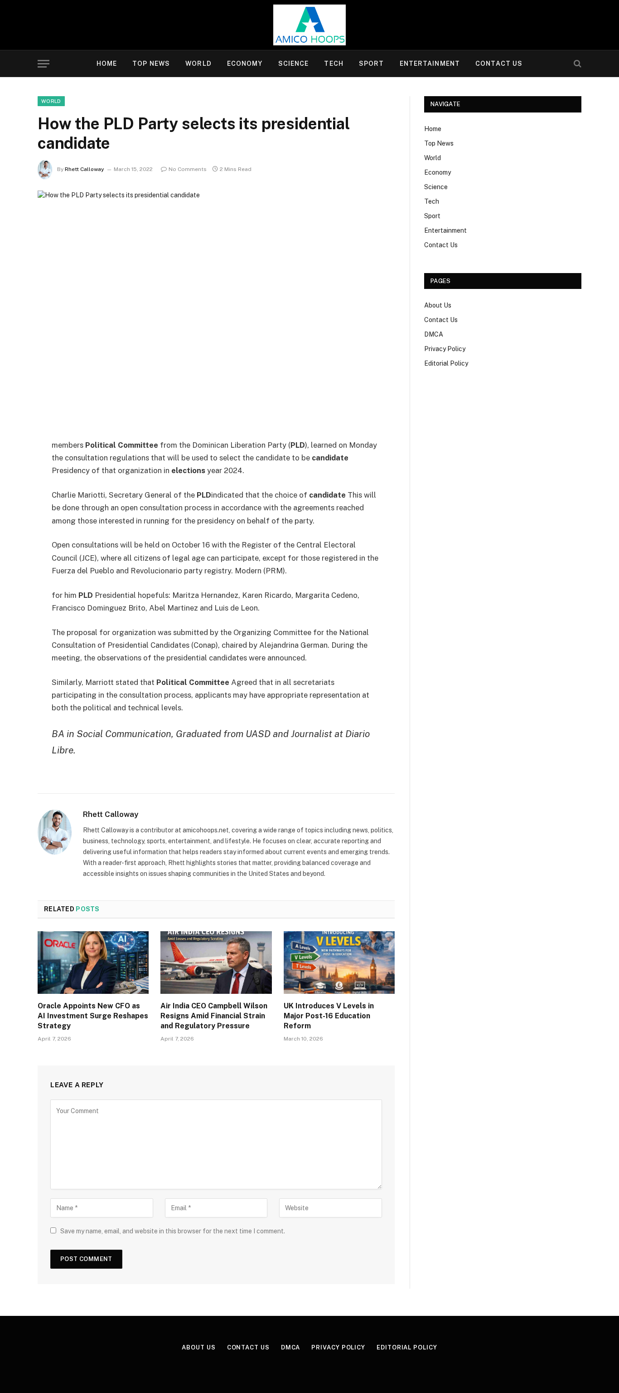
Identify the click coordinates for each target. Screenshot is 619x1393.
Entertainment (430, 63)
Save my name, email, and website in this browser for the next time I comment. (172, 1231)
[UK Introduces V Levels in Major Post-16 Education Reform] (339, 962)
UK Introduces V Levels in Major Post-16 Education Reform (329, 1016)
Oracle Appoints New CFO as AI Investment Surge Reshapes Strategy (93, 1016)
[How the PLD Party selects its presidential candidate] (216, 307)
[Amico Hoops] (309, 25)
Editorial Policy (446, 363)
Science (293, 63)
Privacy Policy (444, 348)
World (198, 63)
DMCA (433, 334)
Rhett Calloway (84, 169)
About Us (437, 305)
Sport (371, 63)
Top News (151, 63)
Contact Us (498, 63)
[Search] (576, 64)
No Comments (188, 169)
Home (107, 63)
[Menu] (43, 64)
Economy (245, 63)
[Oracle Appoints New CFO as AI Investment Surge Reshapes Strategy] (93, 962)
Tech (333, 63)
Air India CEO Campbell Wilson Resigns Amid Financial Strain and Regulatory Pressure (213, 1016)
